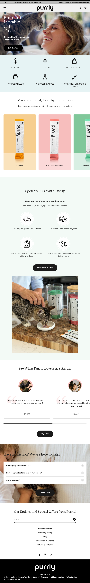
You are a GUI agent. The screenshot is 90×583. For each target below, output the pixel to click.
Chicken (19, 166)
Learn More (45, 493)
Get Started (13, 48)
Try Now (45, 434)
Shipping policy (57, 577)
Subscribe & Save (45, 268)
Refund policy (71, 577)
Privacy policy (9, 577)
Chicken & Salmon (54, 166)
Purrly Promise (45, 528)
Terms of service (24, 577)
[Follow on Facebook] (39, 554)
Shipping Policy (45, 533)
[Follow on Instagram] (45, 554)
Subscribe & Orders (45, 541)
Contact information (41, 577)
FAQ (45, 537)
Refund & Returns (45, 545)
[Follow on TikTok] (50, 554)
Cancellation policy (12, 580)
